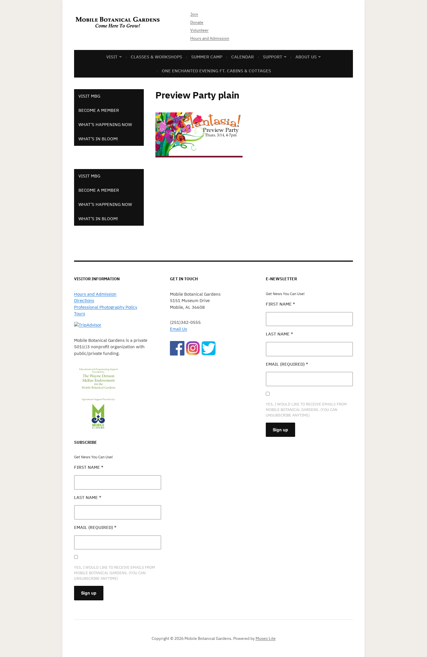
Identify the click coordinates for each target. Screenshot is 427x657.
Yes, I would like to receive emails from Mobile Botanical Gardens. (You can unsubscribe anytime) (114, 573)
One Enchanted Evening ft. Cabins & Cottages (216, 70)
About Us (306, 57)
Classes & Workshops (156, 57)
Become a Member (98, 110)
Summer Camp (206, 57)
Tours (79, 313)
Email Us (178, 329)
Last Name (87, 497)
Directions (84, 300)
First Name (88, 467)
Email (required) (95, 527)
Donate (196, 22)
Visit (112, 57)
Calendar (242, 57)
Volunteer (199, 30)
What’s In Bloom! (98, 138)
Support (272, 57)
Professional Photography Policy (105, 307)
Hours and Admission (209, 38)
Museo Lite (266, 638)
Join (194, 14)
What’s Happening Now (105, 124)
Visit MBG (89, 96)
